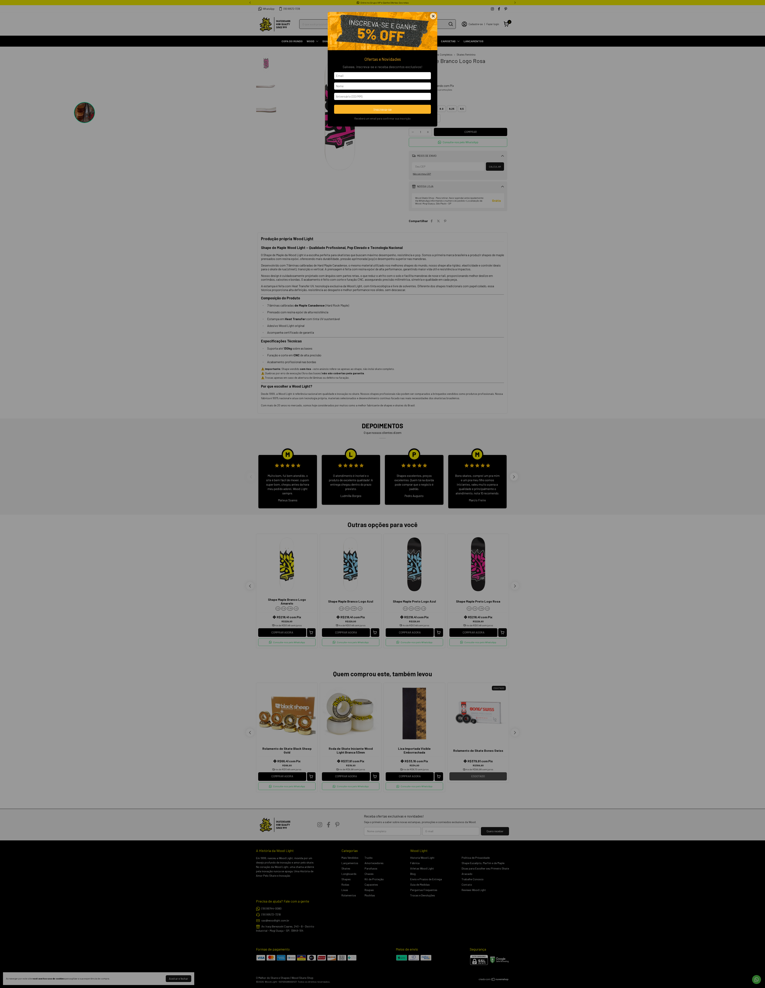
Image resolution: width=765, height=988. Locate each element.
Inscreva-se (383, 109)
